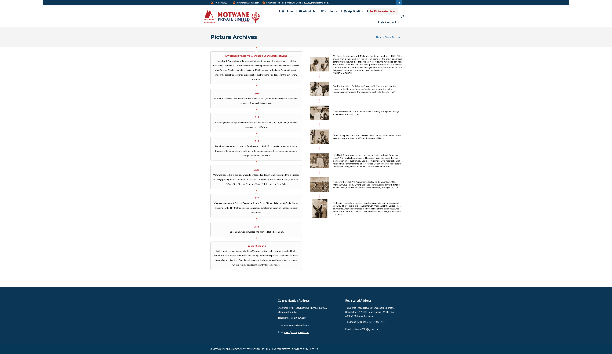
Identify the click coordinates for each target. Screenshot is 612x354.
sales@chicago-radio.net (296, 332)
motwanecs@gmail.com (248, 3)
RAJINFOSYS (312, 349)
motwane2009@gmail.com (365, 329)
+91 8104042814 (221, 3)
